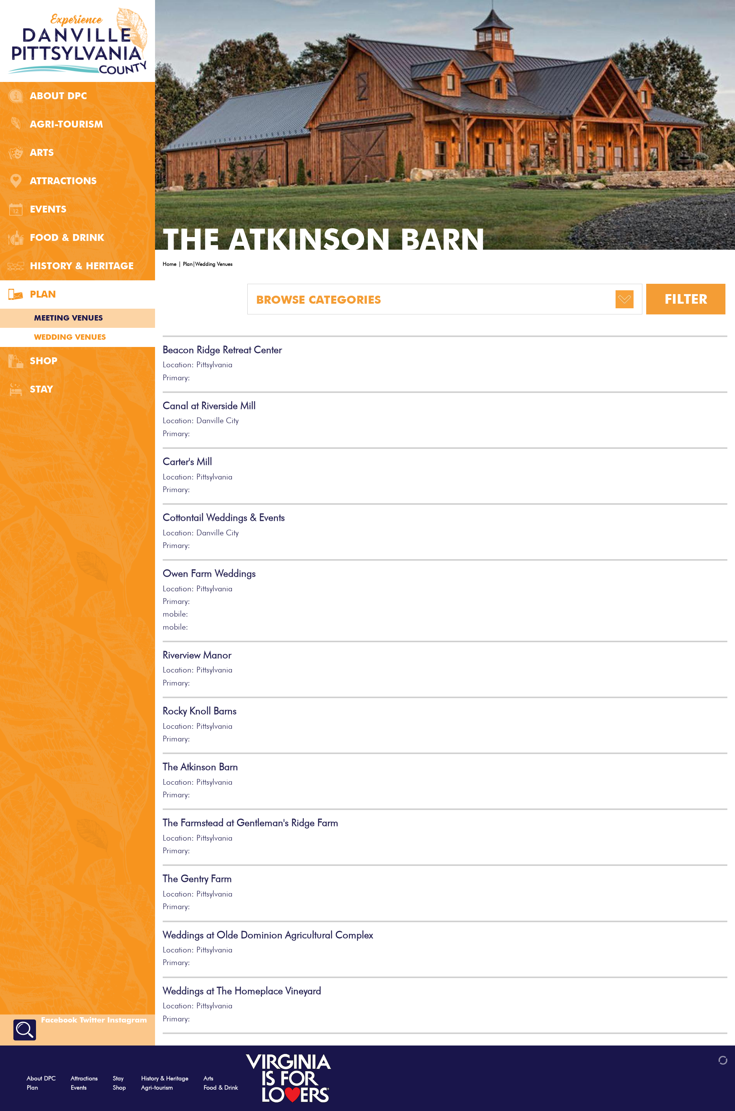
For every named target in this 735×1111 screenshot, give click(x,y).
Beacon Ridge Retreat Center (222, 350)
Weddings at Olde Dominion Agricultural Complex (268, 935)
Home (169, 264)
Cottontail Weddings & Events (224, 517)
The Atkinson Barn (200, 767)
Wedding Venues (70, 337)
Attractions (63, 181)
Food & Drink (67, 237)
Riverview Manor (197, 655)
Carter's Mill (187, 461)
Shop (43, 361)
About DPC (58, 95)
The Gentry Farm (197, 879)
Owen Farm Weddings (209, 573)
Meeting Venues (68, 317)
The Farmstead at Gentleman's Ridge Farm (250, 823)
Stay (41, 389)
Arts (42, 152)
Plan (43, 294)
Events (48, 209)
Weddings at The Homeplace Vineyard (242, 991)
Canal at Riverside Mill (209, 406)
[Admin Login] (709, 1059)
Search (24, 1030)
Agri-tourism (66, 124)
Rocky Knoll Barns (200, 711)
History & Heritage (82, 266)
